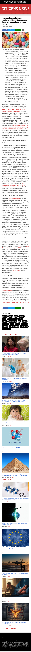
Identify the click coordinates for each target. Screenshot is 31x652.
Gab (18, 29)
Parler (11, 29)
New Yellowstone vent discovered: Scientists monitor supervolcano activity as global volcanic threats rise (13, 401)
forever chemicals (24, 326)
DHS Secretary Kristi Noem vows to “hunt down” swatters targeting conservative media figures (14, 354)
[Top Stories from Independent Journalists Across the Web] (15, 12)
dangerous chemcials (14, 326)
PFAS (19, 321)
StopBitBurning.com (8, 2)
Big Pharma (4, 316)
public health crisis (6, 328)
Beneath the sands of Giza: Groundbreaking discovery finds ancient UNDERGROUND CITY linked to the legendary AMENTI (15, 474)
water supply (21, 316)
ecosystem (24, 321)
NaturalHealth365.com (8, 302)
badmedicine (24, 323)
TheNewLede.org (19, 302)
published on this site (22, 645)
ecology (4, 318)
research (11, 316)
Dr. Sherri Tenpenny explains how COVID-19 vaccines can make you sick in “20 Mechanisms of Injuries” (15, 448)
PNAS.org (26, 302)
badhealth (17, 323)
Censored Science (13, 321)
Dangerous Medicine (11, 318)
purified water (16, 270)
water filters (20, 318)
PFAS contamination (14, 198)
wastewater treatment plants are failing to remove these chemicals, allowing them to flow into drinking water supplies (15, 127)
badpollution (5, 326)
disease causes (5, 323)
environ (12, 323)
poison (15, 316)
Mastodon (5, 29)
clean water (4, 321)
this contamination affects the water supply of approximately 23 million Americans (13, 185)
